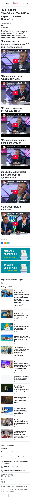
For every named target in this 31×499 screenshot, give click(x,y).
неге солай (4, 239)
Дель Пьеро (4, 27)
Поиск (26, 3)
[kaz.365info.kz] (15, 3)
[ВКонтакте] (2, 243)
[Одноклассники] (5, 243)
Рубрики (6, 3)
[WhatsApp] (7, 243)
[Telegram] (9, 243)
